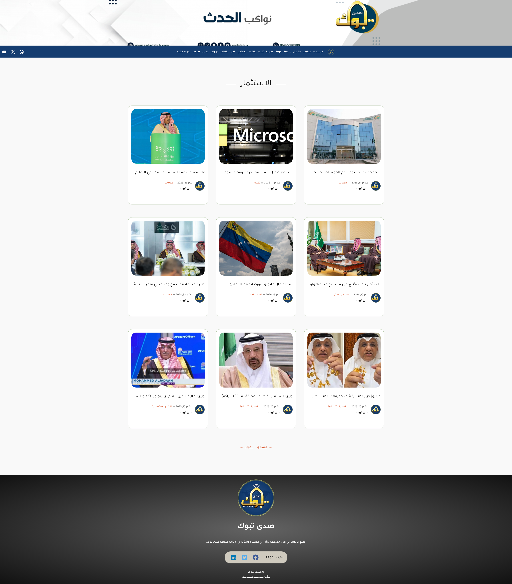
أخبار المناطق (342, 295)
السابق (264, 447)
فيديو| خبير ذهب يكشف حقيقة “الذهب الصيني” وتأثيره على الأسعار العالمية (344, 397)
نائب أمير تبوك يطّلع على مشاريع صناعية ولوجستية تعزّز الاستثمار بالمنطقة (344, 285)
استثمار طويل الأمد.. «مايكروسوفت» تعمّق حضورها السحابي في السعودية (256, 173)
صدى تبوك (256, 527)
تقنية (257, 183)
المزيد (246, 447)
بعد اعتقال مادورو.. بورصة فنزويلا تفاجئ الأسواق (256, 285)
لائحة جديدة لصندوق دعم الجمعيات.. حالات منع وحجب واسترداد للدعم (344, 173)
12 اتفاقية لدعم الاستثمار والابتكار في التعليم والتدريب (168, 173)
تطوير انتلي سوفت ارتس (256, 576)
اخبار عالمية (255, 295)
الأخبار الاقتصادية (337, 407)
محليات (343, 183)
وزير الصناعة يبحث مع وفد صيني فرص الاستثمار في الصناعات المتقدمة (168, 285)
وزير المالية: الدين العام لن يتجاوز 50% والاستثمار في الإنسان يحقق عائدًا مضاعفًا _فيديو (168, 397)
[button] (256, 557)
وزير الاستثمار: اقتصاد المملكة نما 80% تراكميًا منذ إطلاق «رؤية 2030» (256, 397)
